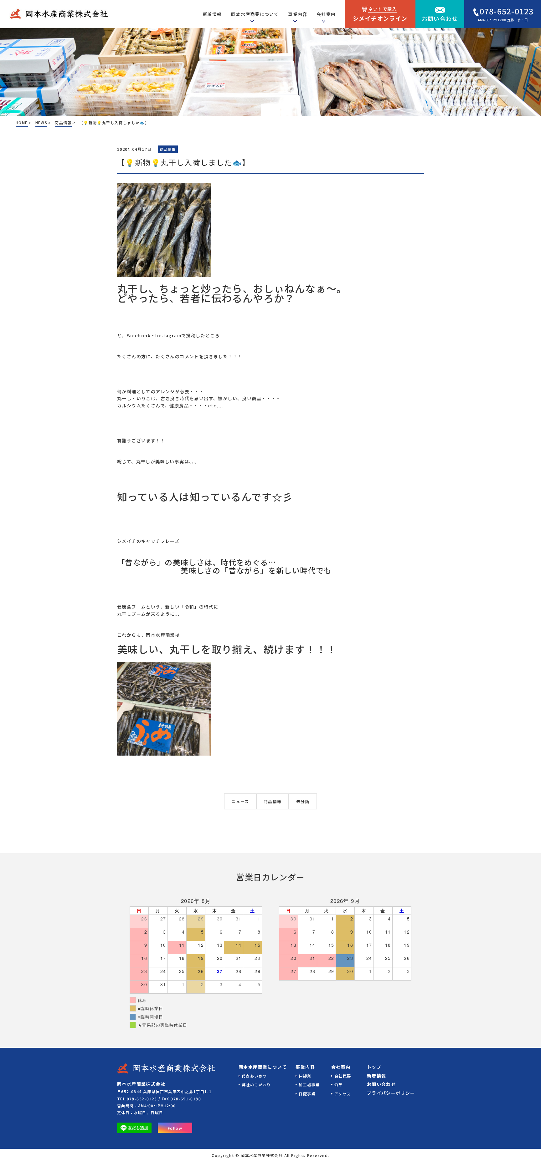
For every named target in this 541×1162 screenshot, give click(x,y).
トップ (374, 1067)
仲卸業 (305, 1075)
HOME (22, 122)
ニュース (240, 801)
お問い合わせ (440, 18)
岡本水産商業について (263, 1067)
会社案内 (341, 1067)
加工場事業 (309, 1084)
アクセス (342, 1093)
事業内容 (297, 14)
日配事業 (307, 1093)
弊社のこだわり (256, 1084)
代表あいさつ (254, 1075)
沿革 (338, 1084)
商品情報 (272, 801)
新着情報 (376, 1076)
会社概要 (342, 1075)
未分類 (303, 801)
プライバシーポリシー (391, 1093)
